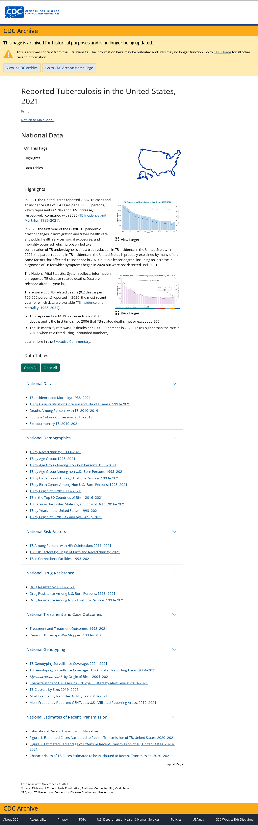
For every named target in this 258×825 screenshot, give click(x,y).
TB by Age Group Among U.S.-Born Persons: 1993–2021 (73, 465)
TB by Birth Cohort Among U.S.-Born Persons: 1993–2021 (74, 478)
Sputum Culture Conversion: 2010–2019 (61, 417)
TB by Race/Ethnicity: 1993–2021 (55, 452)
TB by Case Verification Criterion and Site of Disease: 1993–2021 (80, 404)
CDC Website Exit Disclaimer (235, 819)
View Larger (130, 239)
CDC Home (222, 52)
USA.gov (198, 819)
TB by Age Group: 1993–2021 (52, 458)
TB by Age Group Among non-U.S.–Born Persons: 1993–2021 (77, 471)
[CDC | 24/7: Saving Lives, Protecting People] (31, 12)
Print (25, 111)
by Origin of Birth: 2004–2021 (70, 676)
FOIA (82, 819)
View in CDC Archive (22, 67)
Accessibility (38, 819)
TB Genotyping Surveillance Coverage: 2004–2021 (68, 663)
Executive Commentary (72, 341)
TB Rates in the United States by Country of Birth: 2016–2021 (77, 504)
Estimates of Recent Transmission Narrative (64, 731)
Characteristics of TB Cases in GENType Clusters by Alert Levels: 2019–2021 (89, 683)
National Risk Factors (46, 531)
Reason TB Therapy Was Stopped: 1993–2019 (65, 635)
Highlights (32, 158)
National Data (39, 383)
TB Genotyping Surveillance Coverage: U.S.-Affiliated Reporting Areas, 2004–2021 (93, 670)
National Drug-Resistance (50, 573)
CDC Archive (20, 31)
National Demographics (48, 438)
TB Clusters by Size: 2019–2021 (54, 689)
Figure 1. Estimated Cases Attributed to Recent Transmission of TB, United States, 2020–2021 (102, 737)
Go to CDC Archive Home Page (69, 67)
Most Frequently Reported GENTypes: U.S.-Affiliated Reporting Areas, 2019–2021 (93, 702)
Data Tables (34, 167)
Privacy (63, 819)
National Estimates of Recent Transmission (66, 717)
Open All (30, 367)
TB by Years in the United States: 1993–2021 (64, 510)
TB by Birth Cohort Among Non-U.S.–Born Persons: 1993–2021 (78, 484)
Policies (176, 819)
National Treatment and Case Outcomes (64, 614)
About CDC (10, 819)
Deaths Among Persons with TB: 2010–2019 (64, 410)
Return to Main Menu (37, 120)
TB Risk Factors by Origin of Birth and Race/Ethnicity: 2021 (75, 552)
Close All (50, 367)
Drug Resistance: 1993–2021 (52, 587)
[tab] (102, 383)
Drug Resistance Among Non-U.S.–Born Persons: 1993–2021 (77, 600)
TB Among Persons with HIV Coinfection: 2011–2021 (70, 545)
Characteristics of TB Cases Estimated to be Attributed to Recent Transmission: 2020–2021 (100, 755)
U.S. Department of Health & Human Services (128, 819)
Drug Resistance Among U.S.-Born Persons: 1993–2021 (72, 593)
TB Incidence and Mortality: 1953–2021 (60, 397)
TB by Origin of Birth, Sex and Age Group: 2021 (66, 517)
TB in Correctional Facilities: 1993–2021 (60, 558)
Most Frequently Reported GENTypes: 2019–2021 (69, 696)
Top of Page (174, 764)
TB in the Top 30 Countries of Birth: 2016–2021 (66, 497)
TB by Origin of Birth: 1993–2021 (55, 491)
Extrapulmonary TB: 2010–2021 (54, 423)
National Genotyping (45, 649)
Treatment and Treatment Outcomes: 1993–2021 (68, 628)
